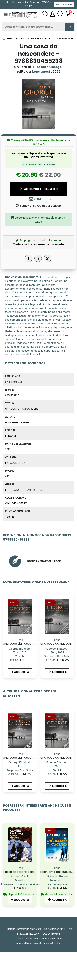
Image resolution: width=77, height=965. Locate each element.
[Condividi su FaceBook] (28, 258)
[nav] (5, 737)
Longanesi (12, 435)
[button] (69, 14)
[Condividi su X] (38, 258)
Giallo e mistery (16, 503)
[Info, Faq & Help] (60, 14)
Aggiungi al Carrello (40, 189)
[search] (69, 27)
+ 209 (8, 516)
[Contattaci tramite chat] (45, 14)
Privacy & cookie (52, 943)
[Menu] (5, 15)
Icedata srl (35, 943)
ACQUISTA (21, 672)
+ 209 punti (42, 199)
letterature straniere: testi (24, 489)
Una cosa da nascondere (21, 643)
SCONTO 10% (65, 4)
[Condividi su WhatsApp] (47, 258)
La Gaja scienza (15, 462)
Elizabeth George (47, 67)
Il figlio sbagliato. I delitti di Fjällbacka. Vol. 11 (34, 872)
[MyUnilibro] (52, 14)
